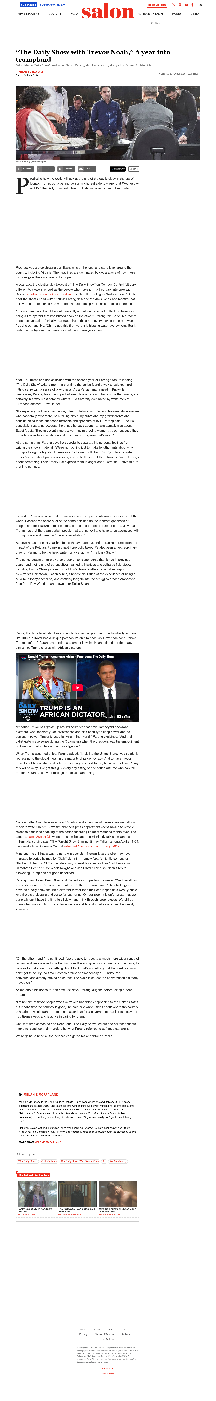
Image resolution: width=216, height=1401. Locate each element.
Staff (110, 1330)
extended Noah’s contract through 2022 (91, 846)
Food (74, 14)
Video (195, 14)
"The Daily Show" (27, 1161)
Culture (55, 14)
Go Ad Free (108, 1339)
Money (177, 14)
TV (104, 1161)
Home (83, 1330)
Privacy (83, 1334)
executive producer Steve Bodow (48, 294)
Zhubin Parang (118, 1161)
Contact (125, 1330)
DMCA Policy (108, 1374)
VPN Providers (108, 1369)
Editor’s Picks (49, 1161)
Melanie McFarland (31, 72)
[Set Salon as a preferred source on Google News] (118, 169)
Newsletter (157, 5)
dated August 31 (38, 837)
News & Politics (28, 14)
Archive (125, 1334)
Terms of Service (104, 1334)
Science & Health (150, 14)
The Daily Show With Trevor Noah (79, 1161)
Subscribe (28, 5)
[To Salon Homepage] (108, 11)
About (97, 1330)
